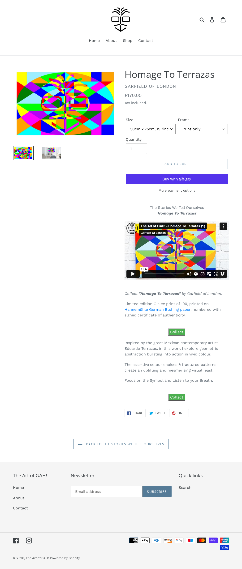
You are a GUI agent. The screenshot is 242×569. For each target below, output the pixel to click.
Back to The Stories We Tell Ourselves (124, 444)
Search (185, 487)
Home (18, 487)
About (18, 498)
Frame (184, 120)
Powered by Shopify (65, 558)
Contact (20, 508)
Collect (176, 332)
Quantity (134, 139)
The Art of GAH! (37, 558)
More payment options (177, 190)
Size (129, 120)
